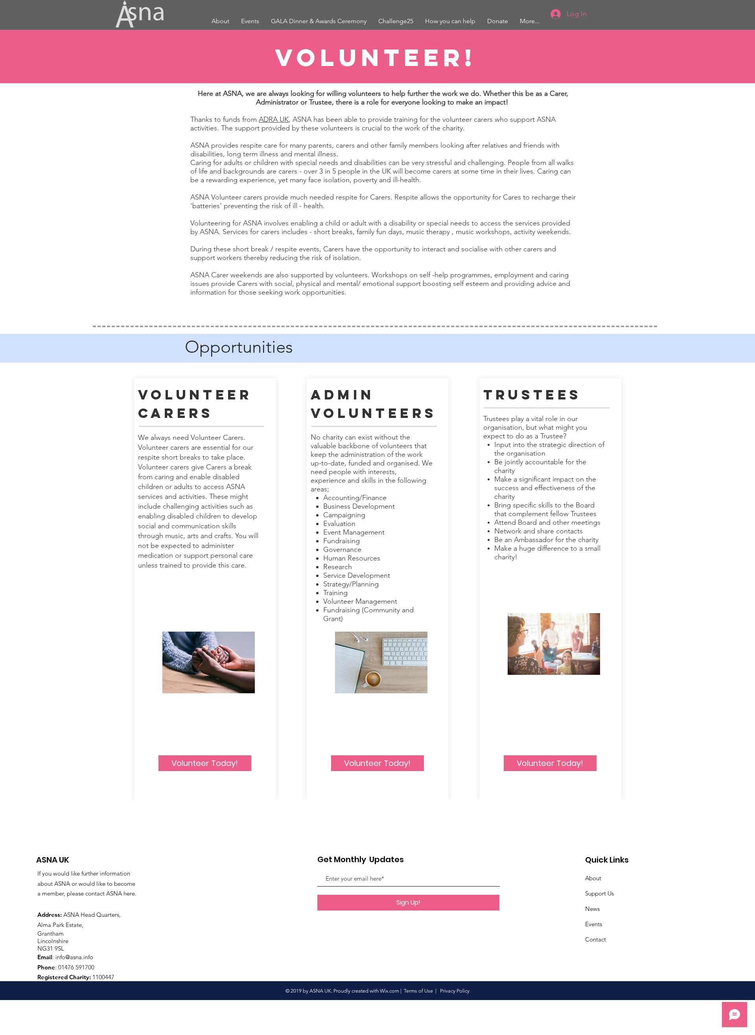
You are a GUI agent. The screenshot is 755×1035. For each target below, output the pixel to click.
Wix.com (389, 991)
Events (593, 924)
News (592, 908)
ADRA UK (274, 119)
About (593, 878)
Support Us (599, 893)
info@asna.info (74, 957)
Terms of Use (418, 991)
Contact (595, 939)
